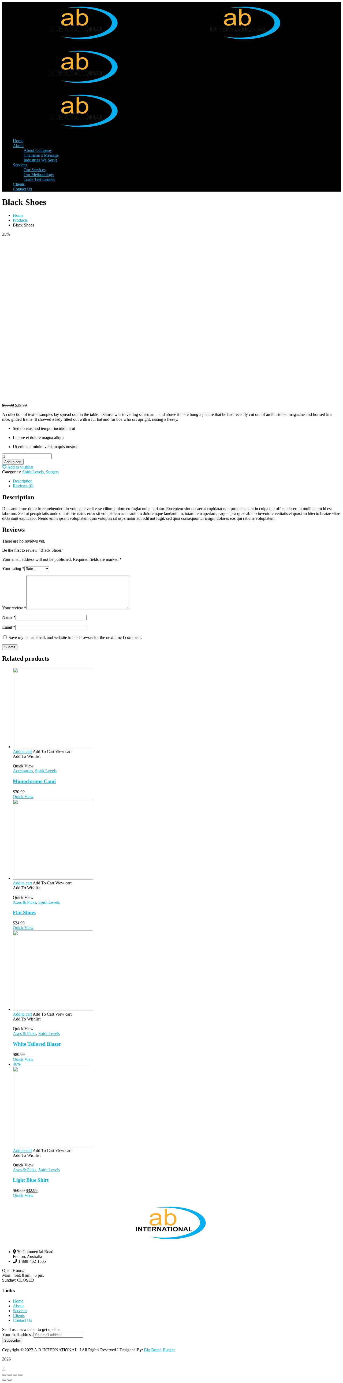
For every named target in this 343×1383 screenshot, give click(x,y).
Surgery (52, 472)
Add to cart (12, 462)
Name (9, 617)
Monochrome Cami (34, 781)
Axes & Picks (24, 902)
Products (20, 220)
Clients (19, 1315)
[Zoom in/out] (20, 1375)
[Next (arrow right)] (10, 1380)
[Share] (10, 1375)
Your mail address (17, 1334)
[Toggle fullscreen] (15, 1375)
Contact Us (22, 1320)
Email (8, 627)
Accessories (23, 771)
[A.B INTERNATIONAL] (83, 43)
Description (22, 481)
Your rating (13, 568)
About (18, 1306)
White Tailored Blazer (37, 1044)
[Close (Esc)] (4, 1375)
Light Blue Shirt (31, 1180)
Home (18, 215)
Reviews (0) (23, 486)
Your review (14, 608)
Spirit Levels (33, 472)
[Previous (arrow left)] (4, 1380)
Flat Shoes (24, 912)
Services (20, 1310)
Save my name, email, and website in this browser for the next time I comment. (75, 637)
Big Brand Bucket (159, 1350)
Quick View (23, 796)
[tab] (177, 481)
